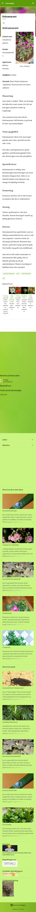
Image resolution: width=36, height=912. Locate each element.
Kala (30, 296)
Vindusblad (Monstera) (10, 722)
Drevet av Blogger (19, 905)
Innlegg (5, 380)
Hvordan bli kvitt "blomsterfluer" (13, 688)
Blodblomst (24, 297)
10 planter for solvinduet (10, 545)
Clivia (18, 296)
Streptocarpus (7, 613)
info (18, 273)
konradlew (21, 909)
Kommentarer (8, 382)
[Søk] (33, 3)
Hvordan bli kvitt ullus (9, 511)
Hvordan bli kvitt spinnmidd (11, 579)
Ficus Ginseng (6, 824)
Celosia (5, 296)
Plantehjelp (10, 3)
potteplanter (26, 273)
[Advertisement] (18, 353)
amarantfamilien (8, 273)
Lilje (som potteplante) (11, 298)
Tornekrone (6, 647)
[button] (3, 23)
